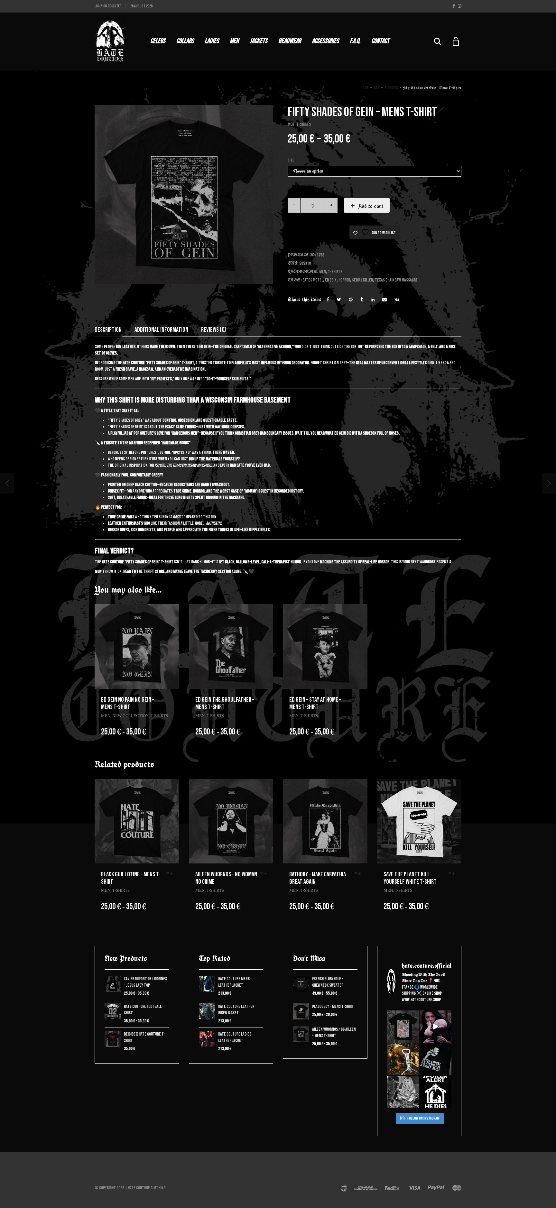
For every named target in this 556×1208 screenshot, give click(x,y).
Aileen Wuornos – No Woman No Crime (226, 878)
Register (115, 6)
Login (99, 6)
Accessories (325, 41)
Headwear (289, 41)
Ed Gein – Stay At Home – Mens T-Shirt (315, 703)
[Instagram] (459, 6)
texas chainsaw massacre (396, 280)
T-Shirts (391, 88)
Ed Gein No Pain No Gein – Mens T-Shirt (127, 703)
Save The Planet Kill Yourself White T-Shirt (410, 878)
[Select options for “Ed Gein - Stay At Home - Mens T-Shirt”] (359, 699)
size (291, 160)
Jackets (258, 41)
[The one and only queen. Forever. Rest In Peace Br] (403, 1092)
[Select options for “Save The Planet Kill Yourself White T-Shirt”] (453, 874)
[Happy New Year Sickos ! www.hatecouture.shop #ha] (435, 1026)
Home (364, 88)
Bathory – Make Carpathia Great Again (317, 878)
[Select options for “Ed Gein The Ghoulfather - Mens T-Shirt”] (265, 699)
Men (234, 41)
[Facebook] (453, 6)
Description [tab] (108, 330)
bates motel (312, 280)
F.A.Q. (355, 41)
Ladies (212, 41)
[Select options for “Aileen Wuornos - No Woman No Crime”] (265, 874)
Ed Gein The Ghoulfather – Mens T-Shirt (224, 703)
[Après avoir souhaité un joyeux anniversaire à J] (435, 1059)
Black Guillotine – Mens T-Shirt (131, 878)
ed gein (331, 280)
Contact (380, 41)
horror (344, 280)
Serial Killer (362, 280)
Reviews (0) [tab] (213, 330)
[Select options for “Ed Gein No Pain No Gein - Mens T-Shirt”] (171, 699)
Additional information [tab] (161, 330)
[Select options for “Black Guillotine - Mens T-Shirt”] (171, 874)
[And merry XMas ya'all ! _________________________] (435, 1092)
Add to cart (370, 206)
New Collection (130, 715)
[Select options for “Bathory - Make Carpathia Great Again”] (359, 874)
